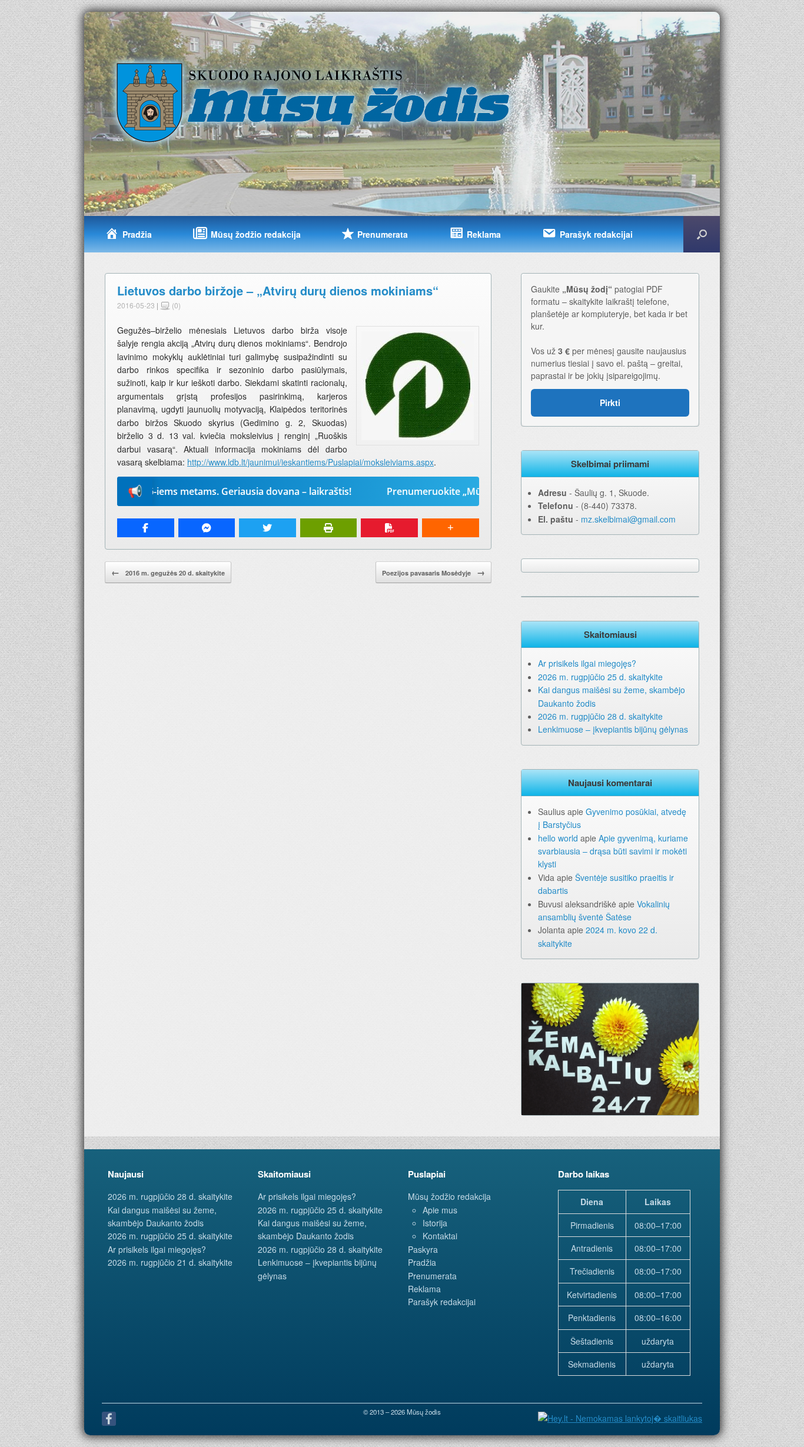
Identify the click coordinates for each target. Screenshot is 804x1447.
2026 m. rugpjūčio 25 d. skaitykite (600, 677)
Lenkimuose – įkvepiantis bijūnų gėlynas (613, 729)
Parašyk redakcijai (442, 1302)
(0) (175, 305)
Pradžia (422, 1262)
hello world (558, 838)
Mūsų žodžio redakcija (449, 1196)
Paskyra (423, 1249)
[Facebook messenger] (206, 527)
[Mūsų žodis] (314, 102)
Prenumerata (432, 1276)
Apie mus (440, 1210)
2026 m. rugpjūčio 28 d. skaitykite (600, 716)
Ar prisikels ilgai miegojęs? (587, 663)
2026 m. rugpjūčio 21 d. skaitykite (170, 1262)
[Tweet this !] (267, 527)
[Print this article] (328, 527)
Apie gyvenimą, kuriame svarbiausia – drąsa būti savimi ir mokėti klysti (613, 851)
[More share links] (450, 527)
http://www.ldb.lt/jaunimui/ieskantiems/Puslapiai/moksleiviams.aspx (310, 462)
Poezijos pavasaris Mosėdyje (433, 572)
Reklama (424, 1289)
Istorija (435, 1223)
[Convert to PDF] (389, 527)
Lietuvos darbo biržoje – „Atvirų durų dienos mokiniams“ (277, 290)
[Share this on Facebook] (145, 527)
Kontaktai (440, 1236)
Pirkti (610, 402)
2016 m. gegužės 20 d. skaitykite (168, 572)
